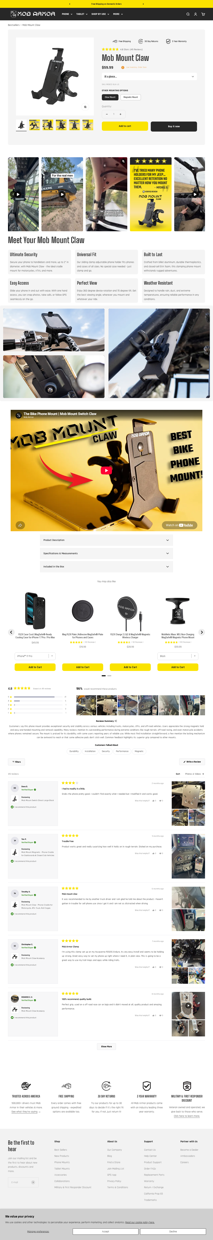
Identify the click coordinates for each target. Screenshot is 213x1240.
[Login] (195, 14)
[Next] (143, 4)
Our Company (114, 1150)
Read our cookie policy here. (140, 1222)
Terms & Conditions (117, 1187)
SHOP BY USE (99, 14)
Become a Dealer (189, 1150)
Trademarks (150, 1200)
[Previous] (69, 4)
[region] (140, 705)
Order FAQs (150, 1168)
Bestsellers (14, 25)
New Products (61, 1156)
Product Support (153, 1162)
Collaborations (62, 1181)
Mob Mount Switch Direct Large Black (37, 800)
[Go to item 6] (88, 125)
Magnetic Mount (130, 97)
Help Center (150, 1156)
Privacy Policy (114, 1181)
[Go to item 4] (61, 125)
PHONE (65, 14)
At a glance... (111, 76)
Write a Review (195, 762)
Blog (109, 1156)
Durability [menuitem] (74, 751)
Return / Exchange (154, 1187)
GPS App (111, 1175)
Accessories (60, 1175)
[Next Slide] (202, 705)
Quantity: (106, 106)
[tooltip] (115, 721)
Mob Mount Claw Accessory (33, 958)
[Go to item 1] (21, 125)
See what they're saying (24, 1111)
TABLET (80, 14)
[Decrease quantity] (107, 114)
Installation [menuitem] (90, 751)
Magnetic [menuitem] (139, 751)
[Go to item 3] (48, 125)
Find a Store (113, 1162)
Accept (105, 1231)
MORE (116, 14)
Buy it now (174, 126)
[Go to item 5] (74, 125)
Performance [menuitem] (122, 751)
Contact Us (150, 1150)
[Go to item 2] (34, 125)
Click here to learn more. (187, 1116)
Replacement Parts (154, 1175)
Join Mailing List (115, 1168)
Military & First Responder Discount (72, 1187)
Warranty (149, 1181)
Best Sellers (60, 1150)
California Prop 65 (153, 1193)
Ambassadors (187, 1156)
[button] (122, 49)
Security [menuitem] (106, 751)
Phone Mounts (62, 1162)
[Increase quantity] (120, 114)
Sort (178, 773)
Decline (173, 1231)
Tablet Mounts (62, 1168)
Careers (184, 1162)
